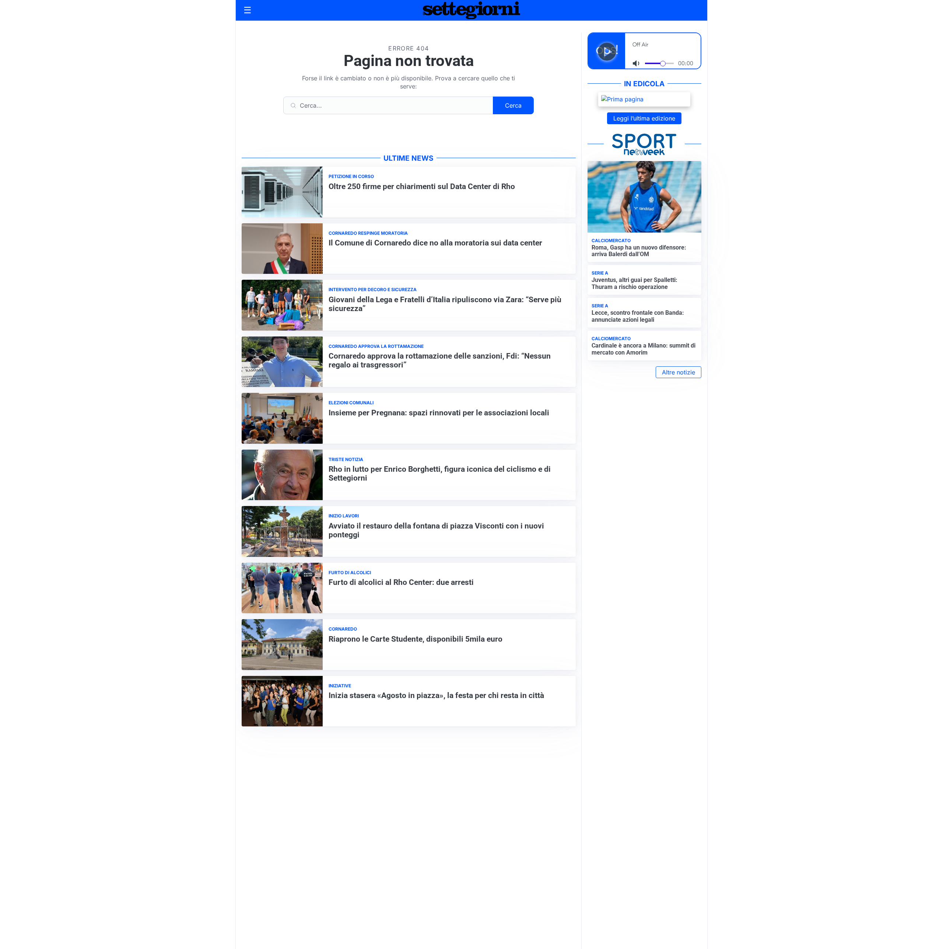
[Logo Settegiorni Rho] (471, 10)
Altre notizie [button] (678, 372)
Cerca (513, 105)
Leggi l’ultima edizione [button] (644, 118)
